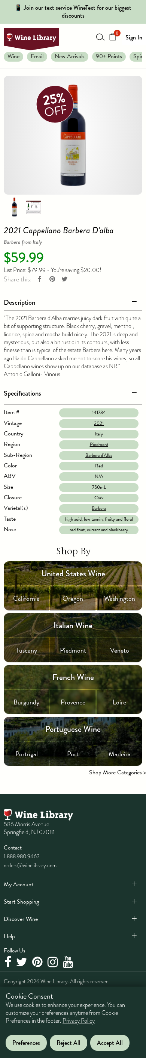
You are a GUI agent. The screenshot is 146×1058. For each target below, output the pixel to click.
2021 (99, 423)
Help (9, 936)
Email (37, 56)
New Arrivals (70, 56)
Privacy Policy (79, 1021)
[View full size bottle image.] (73, 135)
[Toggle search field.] (100, 37)
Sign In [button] (133, 37)
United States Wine (73, 573)
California (26, 598)
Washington (119, 598)
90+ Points (109, 56)
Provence (73, 702)
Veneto (119, 650)
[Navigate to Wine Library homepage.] (31, 39)
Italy (99, 434)
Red (99, 466)
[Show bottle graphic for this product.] (14, 207)
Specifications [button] (22, 393)
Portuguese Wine (73, 729)
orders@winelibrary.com (30, 865)
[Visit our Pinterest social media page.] (38, 962)
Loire (119, 702)
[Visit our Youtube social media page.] (69, 962)
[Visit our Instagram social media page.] (54, 962)
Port (73, 754)
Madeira (120, 754)
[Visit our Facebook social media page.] (9, 962)
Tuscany (26, 650)
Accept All (110, 1042)
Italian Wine (73, 625)
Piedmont (99, 444)
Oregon (73, 598)
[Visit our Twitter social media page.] (22, 962)
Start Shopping (21, 902)
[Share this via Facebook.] (39, 279)
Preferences (26, 1042)
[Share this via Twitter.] (64, 279)
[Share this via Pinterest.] (52, 279)
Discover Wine (21, 919)
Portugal (26, 754)
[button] (73, 301)
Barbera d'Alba (98, 455)
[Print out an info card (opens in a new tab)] (33, 207)
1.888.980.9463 (22, 856)
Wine (13, 56)
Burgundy (26, 702)
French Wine (73, 677)
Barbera (99, 508)
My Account (18, 884)
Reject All (68, 1042)
